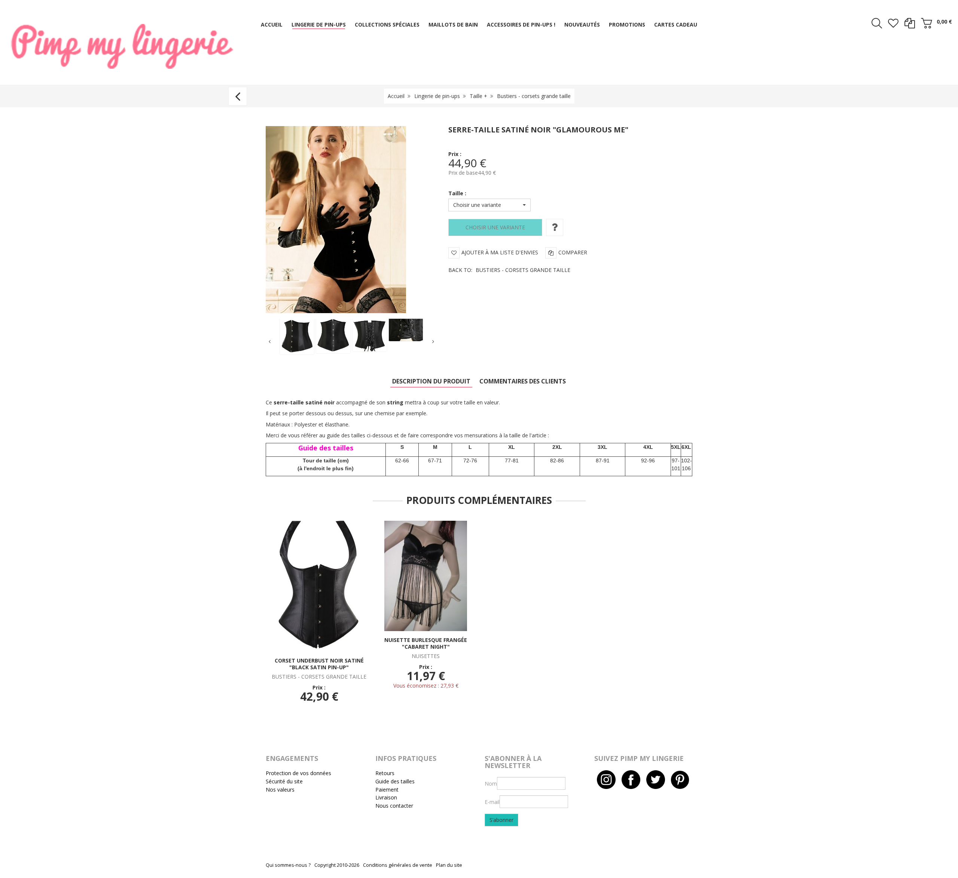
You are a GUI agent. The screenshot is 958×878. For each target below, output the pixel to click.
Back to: (509, 269)
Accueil (396, 96)
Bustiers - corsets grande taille (534, 96)
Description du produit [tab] (431, 381)
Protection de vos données (298, 773)
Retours (384, 773)
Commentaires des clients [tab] (522, 381)
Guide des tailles (395, 781)
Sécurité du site (284, 781)
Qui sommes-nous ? (288, 865)
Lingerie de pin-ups (437, 96)
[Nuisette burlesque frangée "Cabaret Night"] (425, 575)
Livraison (386, 797)
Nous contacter (394, 805)
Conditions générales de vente (397, 865)
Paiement (387, 789)
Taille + (478, 96)
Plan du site (449, 865)
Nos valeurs (280, 789)
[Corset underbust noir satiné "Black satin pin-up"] (319, 585)
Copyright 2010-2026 (336, 865)
